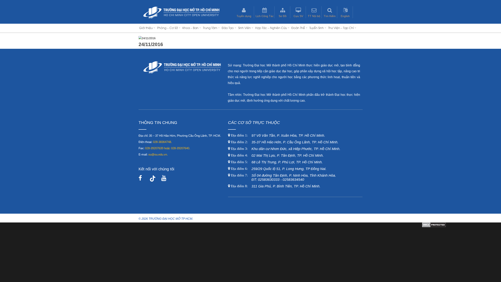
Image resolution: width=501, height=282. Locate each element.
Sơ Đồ (283, 16)
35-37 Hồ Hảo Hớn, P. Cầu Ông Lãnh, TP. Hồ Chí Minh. (284, 142)
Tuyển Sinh (316, 28)
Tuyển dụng (244, 16)
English (345, 16)
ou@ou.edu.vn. (158, 154)
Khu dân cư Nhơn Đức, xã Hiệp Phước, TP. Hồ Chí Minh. (285, 149)
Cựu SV (298, 16)
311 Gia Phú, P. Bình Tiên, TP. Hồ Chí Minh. (275, 186)
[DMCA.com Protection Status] (434, 226)
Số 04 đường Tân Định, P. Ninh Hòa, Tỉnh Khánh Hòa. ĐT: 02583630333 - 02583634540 (283, 178)
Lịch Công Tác (265, 16)
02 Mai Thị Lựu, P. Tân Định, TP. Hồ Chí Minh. (277, 155)
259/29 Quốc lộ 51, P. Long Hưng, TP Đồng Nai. (278, 169)
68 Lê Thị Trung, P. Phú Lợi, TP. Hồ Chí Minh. (276, 162)
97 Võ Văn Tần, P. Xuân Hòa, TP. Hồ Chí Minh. (277, 135)
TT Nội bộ (314, 16)
